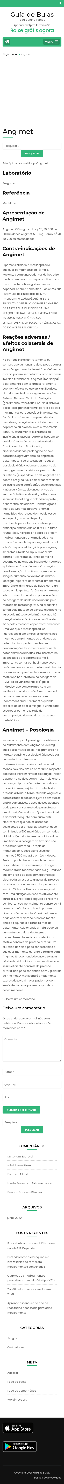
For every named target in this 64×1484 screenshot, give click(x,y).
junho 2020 (14, 1218)
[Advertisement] (32, 90)
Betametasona (42, 1183)
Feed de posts (16, 1382)
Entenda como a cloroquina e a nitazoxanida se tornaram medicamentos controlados (28, 1262)
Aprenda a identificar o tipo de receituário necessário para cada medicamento (29, 1308)
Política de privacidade (47, 1477)
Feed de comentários (21, 1391)
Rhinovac (37, 1192)
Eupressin (28, 1156)
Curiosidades (15, 1347)
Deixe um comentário (20, 999)
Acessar (12, 1373)
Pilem (27, 1165)
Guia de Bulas (32, 14)
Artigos (12, 1338)
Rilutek (24, 1174)
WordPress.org (17, 1400)
